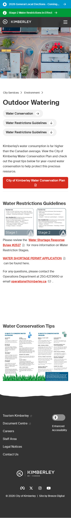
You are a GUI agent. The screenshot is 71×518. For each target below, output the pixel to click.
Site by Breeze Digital (52, 496)
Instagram (40, 488)
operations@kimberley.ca (28, 281)
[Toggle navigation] (65, 22)
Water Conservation (19, 114)
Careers (8, 431)
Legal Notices (12, 447)
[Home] (17, 22)
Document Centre (15, 423)
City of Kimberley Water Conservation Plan (35, 180)
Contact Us (10, 454)
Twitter (31, 488)
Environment (32, 92)
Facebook (22, 488)
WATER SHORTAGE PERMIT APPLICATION (32, 258)
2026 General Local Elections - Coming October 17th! (33, 4)
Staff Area (10, 439)
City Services (11, 92)
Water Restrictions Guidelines (26, 123)
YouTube (48, 488)
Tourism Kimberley (16, 416)
